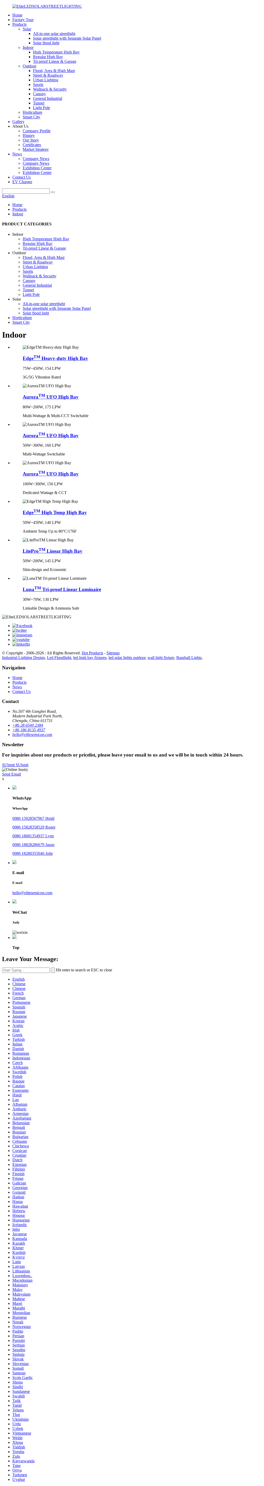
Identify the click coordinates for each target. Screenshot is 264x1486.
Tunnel (38, 103)
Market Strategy (36, 149)
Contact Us (21, 177)
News (17, 154)
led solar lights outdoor (127, 657)
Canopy (39, 94)
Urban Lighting (45, 80)
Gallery (18, 121)
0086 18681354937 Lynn (33, 836)
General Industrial (47, 98)
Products (19, 24)
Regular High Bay (48, 57)
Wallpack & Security (50, 89)
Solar (27, 29)
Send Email (11, 774)
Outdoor (29, 66)
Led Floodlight (59, 657)
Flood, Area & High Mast (54, 70)
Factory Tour (23, 19)
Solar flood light (46, 43)
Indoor (28, 47)
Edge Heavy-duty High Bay (55, 358)
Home (17, 15)
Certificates (32, 145)
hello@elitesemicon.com (32, 893)
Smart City (31, 117)
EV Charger (22, 182)
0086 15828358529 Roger (33, 827)
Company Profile (37, 131)
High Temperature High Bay (56, 52)
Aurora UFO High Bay (51, 397)
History (29, 135)
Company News (36, 158)
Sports (38, 84)
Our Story (31, 140)
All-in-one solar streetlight (54, 33)
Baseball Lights (189, 657)
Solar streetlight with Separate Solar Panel (67, 38)
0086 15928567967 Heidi (33, 818)
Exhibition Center (37, 168)
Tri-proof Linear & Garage (54, 61)
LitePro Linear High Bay (52, 551)
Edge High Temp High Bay (55, 512)
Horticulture (32, 112)
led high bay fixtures (89, 657)
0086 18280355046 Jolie (32, 853)
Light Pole (41, 107)
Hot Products (92, 653)
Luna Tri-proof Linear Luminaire (62, 589)
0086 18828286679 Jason (33, 844)
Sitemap (113, 653)
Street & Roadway (48, 75)
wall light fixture (160, 657)
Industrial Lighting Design (23, 657)
